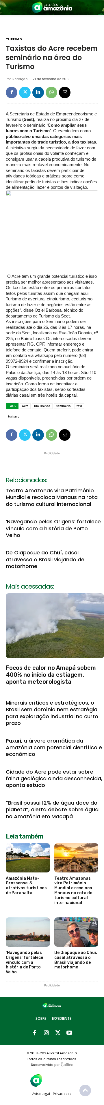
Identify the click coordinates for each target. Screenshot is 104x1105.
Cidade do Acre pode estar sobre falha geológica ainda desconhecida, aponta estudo (54, 778)
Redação (19, 79)
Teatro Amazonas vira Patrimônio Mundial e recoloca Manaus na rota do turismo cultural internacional (52, 497)
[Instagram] (46, 1033)
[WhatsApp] (51, 92)
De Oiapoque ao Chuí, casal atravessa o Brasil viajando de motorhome (45, 559)
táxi (79, 406)
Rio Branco (42, 406)
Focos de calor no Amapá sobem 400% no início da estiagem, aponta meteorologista (51, 674)
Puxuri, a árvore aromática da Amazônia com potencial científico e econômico (54, 747)
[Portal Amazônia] (52, 7)
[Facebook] (11, 92)
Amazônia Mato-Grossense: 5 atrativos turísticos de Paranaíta (26, 885)
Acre (25, 406)
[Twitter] (25, 92)
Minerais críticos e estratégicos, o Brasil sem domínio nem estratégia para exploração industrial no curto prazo (52, 713)
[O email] (64, 92)
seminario (63, 406)
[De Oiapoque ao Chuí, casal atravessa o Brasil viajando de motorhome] (76, 932)
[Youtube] (69, 1033)
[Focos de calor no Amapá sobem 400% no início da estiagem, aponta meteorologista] (55, 625)
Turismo (14, 39)
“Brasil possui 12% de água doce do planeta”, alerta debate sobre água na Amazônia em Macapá (52, 809)
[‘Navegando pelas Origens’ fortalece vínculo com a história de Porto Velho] (28, 932)
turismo (14, 416)
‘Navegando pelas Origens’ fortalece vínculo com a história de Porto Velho (53, 528)
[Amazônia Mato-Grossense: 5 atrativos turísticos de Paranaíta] (28, 857)
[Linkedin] (38, 92)
